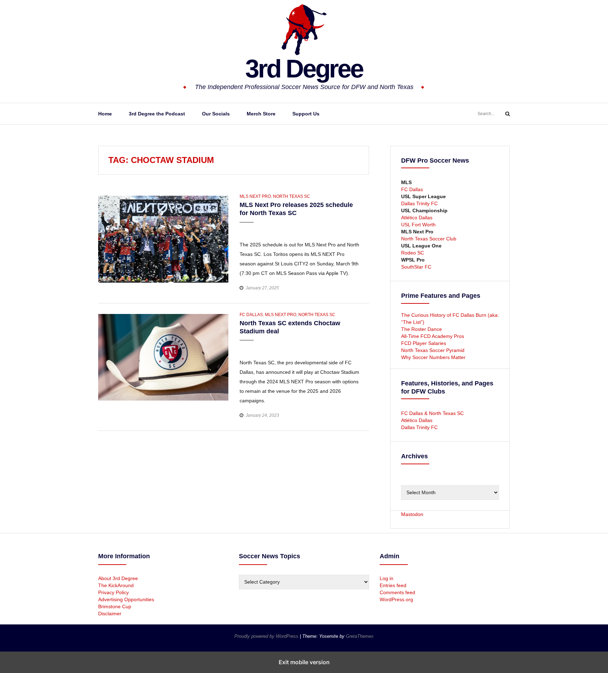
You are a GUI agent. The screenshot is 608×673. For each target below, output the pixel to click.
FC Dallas (251, 314)
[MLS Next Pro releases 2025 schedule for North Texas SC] (163, 238)
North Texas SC (291, 196)
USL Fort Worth (418, 224)
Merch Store (261, 114)
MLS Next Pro (255, 196)
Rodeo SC (412, 253)
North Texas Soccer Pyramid (432, 350)
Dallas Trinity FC (419, 203)
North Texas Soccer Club (428, 238)
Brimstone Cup (114, 606)
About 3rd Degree (118, 578)
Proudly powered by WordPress (267, 636)
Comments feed (397, 592)
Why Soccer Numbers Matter (433, 357)
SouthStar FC (416, 267)
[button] (245, 229)
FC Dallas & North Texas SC (432, 413)
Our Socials (216, 114)
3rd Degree (303, 69)
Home (105, 114)
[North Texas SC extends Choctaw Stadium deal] (163, 357)
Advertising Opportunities (126, 599)
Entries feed (393, 585)
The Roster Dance (422, 329)
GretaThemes (360, 636)
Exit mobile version (304, 662)
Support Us (305, 114)
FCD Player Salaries (423, 343)
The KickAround (116, 585)
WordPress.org (396, 599)
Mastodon (412, 514)
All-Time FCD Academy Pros (432, 336)
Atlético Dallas (416, 217)
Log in (386, 578)
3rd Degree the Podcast (157, 114)
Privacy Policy (113, 592)
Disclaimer (109, 613)
